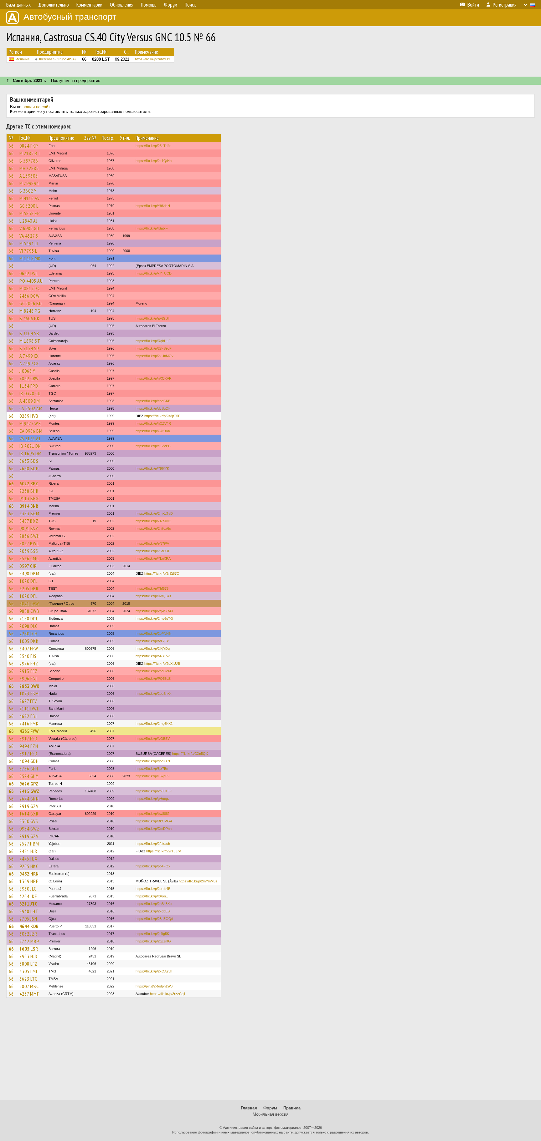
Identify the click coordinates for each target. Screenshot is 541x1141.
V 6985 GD (29, 228)
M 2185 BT (30, 153)
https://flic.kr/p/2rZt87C (161, 573)
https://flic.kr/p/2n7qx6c (153, 528)
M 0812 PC (29, 288)
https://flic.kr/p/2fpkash (153, 844)
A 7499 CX (29, 356)
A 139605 (28, 176)
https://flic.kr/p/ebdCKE (153, 401)
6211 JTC (28, 904)
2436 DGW (29, 296)
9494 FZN (28, 746)
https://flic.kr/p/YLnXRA (153, 558)
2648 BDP (29, 468)
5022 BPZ (28, 483)
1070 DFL (28, 581)
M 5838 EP (29, 213)
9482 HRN (29, 874)
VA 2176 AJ (29, 438)
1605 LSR (28, 949)
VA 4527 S (28, 236)
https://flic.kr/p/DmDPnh (154, 829)
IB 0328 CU (30, 393)
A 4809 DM (29, 401)
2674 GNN (29, 798)
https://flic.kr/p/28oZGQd (154, 919)
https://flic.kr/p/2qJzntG (153, 941)
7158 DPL (28, 618)
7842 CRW (29, 378)
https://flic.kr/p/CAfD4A (153, 431)
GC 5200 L (29, 206)
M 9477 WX (30, 423)
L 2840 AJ (28, 221)
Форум (270, 1108)
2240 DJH (28, 633)
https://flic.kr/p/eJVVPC (153, 446)
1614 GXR (29, 813)
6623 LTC (28, 979)
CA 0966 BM (31, 431)
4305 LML (28, 971)
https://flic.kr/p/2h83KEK (154, 791)
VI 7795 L (28, 251)
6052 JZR (28, 934)
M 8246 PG (29, 311)
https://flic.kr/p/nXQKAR (154, 378)
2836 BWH (29, 536)
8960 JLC (27, 889)
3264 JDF (28, 896)
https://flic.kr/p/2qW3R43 (154, 611)
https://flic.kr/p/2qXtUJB (162, 663)
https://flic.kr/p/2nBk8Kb (154, 904)
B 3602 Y (28, 191)
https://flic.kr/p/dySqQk (153, 408)
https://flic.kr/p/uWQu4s (153, 596)
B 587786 (28, 161)
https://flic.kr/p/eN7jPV (152, 543)
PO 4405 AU (31, 281)
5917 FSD (28, 738)
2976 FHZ (28, 663)
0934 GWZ (29, 828)
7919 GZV (29, 806)
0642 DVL (28, 273)
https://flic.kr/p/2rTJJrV (163, 851)
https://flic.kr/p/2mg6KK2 (154, 723)
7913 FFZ (28, 671)
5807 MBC (29, 986)
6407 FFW (28, 648)
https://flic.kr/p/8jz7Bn (152, 768)
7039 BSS (28, 551)
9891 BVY (28, 528)
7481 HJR (28, 851)
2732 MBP (29, 941)
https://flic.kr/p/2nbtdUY (152, 59)
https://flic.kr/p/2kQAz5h (154, 971)
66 (11, 146)
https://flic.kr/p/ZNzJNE (153, 521)
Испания (22, 59)
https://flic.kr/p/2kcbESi (153, 911)
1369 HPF (28, 881)
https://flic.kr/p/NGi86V (153, 738)
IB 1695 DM (30, 453)
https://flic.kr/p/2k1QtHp (154, 161)
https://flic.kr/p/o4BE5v (153, 656)
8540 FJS (28, 656)
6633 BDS (29, 461)
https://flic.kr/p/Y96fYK (152, 468)
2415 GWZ (29, 791)
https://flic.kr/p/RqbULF (153, 341)
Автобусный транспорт (69, 17)
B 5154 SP (29, 348)
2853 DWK (29, 686)
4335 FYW (29, 731)
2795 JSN (28, 919)
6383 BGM (29, 513)
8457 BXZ (29, 521)
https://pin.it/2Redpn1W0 (154, 986)
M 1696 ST (29, 341)
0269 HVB (29, 416)
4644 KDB (29, 926)
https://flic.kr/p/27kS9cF (154, 348)
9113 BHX (29, 498)
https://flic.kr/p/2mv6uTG (154, 618)
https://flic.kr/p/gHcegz (153, 798)
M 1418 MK (30, 258)
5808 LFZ (28, 964)
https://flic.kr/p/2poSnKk (154, 693)
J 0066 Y (27, 371)
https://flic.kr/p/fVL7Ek (152, 641)
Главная (249, 1108)
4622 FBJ (28, 716)
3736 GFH (28, 768)
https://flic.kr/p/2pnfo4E (153, 889)
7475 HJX (28, 859)
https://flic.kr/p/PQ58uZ (153, 678)
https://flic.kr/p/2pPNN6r (154, 633)
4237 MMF (29, 994)
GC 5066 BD (30, 303)
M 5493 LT (29, 243)
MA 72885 (29, 168)
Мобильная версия (270, 1114)
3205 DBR (29, 588)
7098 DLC (28, 626)
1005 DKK (29, 641)
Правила (292, 1108)
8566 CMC (29, 558)
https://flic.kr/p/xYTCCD (154, 273)
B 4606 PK (29, 318)
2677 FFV (28, 701)
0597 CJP (28, 566)
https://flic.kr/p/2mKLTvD (154, 513)
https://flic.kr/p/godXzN (153, 761)
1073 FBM (29, 693)
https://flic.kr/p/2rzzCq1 (167, 994)
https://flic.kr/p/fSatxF (152, 228)
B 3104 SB (29, 333)
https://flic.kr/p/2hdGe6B (154, 671)
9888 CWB (29, 611)
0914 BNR (28, 506)
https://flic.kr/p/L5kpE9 (152, 776)
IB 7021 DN (30, 446)
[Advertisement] (270, 1052)
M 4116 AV (29, 198)
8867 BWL (29, 543)
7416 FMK (29, 723)
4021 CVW (29, 603)
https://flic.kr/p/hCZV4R (153, 423)
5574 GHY (29, 776)
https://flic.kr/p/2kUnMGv (154, 356)
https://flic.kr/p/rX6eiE (152, 896)
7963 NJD (28, 956)
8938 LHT (29, 911)
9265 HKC (29, 866)
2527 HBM (29, 844)
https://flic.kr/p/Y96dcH (153, 206)
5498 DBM (29, 573)
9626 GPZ (28, 783)
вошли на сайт (36, 106)
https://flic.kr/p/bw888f (152, 813)
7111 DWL (29, 708)
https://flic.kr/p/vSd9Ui (152, 551)
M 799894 (29, 183)
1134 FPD (28, 386)
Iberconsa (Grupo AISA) (57, 59)
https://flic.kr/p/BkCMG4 (154, 821)
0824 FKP (28, 146)
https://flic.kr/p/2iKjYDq (153, 648)
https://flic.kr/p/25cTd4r (153, 146)
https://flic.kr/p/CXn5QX (190, 753)
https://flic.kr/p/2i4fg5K (152, 934)
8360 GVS (28, 821)
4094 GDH (29, 761)
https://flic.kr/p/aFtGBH (153, 318)
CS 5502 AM (31, 408)
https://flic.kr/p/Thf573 (152, 588)
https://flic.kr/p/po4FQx (153, 866)
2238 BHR (29, 491)
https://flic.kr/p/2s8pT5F (162, 416)
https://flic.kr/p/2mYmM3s (198, 881)
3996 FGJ (28, 678)
